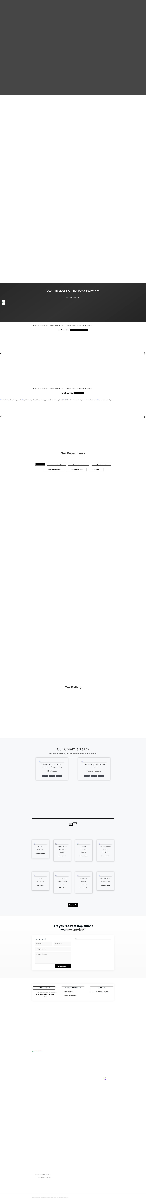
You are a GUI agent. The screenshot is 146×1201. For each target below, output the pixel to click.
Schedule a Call (84, 133)
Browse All (73, 905)
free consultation (104, 133)
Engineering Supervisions (78, 464)
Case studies (96, 469)
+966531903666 (68, 992)
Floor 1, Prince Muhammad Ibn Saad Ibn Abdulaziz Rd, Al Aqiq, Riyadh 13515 (45, 994)
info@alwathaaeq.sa (69, 995)
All (40, 464)
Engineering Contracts (77, 469)
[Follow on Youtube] (97, 996)
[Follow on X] (91, 996)
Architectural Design (56, 464)
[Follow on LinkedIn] (100, 996)
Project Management (101, 464)
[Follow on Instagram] (106, 996)
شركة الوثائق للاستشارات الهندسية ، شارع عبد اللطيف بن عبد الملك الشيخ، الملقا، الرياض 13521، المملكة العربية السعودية (106, 1062)
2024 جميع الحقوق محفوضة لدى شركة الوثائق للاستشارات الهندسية (53, 1197)
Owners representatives (54, 469)
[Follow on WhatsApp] (103, 996)
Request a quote (63, 966)
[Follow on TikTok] (94, 996)
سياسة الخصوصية (109, 1197)
